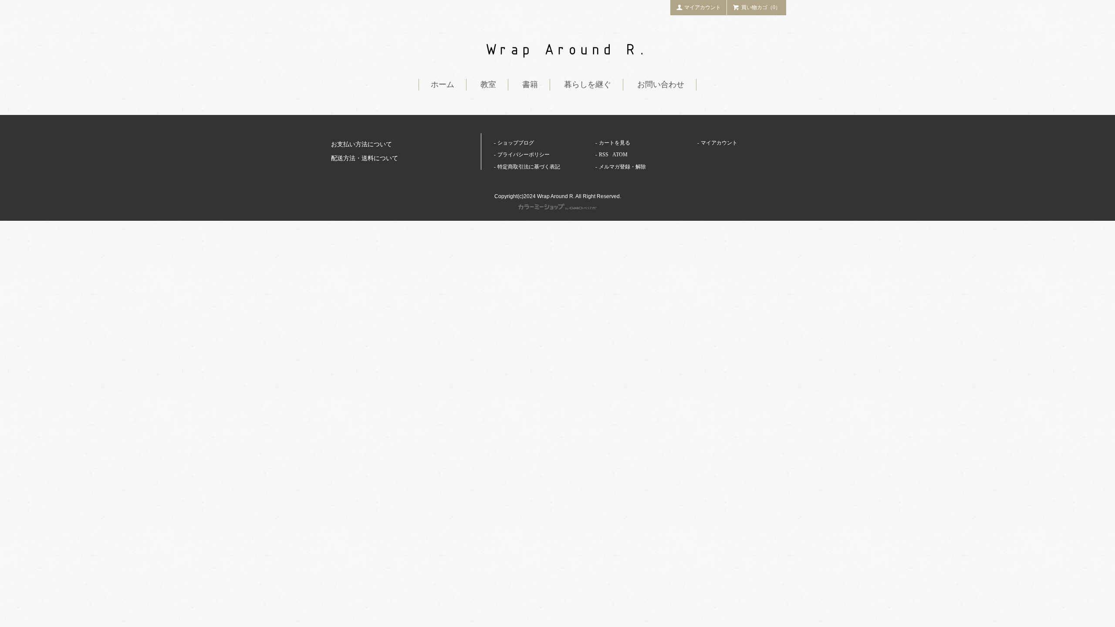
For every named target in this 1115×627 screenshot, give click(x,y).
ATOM (620, 155)
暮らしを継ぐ (587, 84)
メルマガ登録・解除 (622, 167)
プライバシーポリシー (523, 155)
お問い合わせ (660, 84)
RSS (603, 155)
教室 (488, 84)
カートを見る (614, 143)
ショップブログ (515, 143)
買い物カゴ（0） (760, 7)
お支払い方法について (361, 144)
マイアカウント (702, 7)
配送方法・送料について (364, 158)
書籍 (530, 84)
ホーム (442, 84)
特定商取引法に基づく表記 (528, 167)
